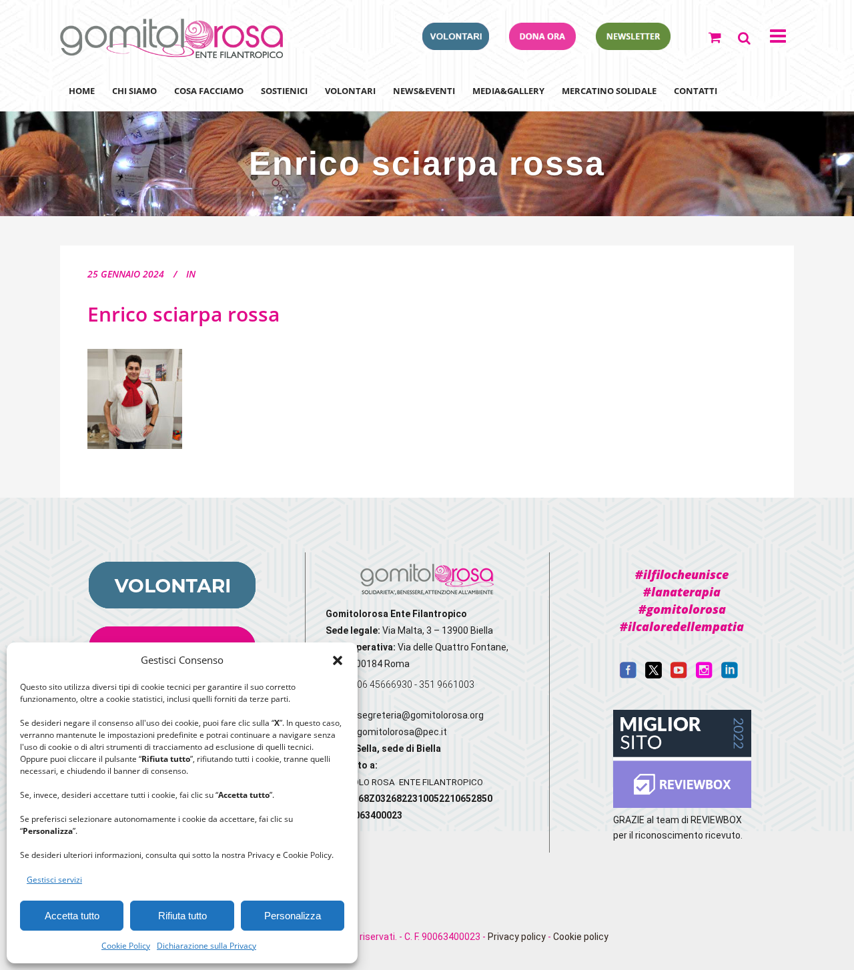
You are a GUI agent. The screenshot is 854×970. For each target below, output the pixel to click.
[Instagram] (704, 675)
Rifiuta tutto (182, 915)
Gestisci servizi (54, 879)
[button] (337, 660)
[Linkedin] (729, 675)
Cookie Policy (125, 945)
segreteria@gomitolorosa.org (420, 715)
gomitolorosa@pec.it (403, 731)
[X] (653, 675)
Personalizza (292, 915)
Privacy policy (517, 936)
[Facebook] (628, 675)
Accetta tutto (72, 915)
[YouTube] (679, 675)
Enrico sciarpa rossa (183, 314)
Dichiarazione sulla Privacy (206, 945)
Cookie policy (580, 936)
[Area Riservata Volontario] (455, 46)
